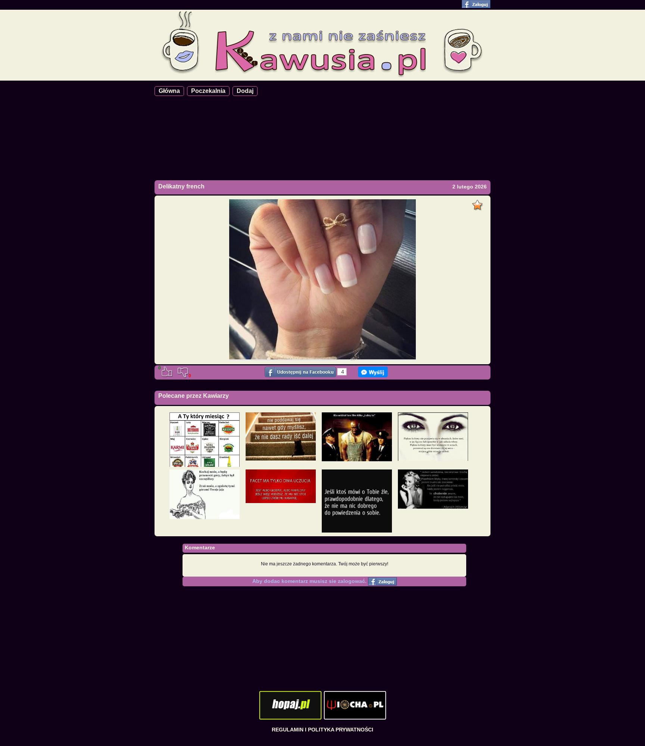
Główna (169, 91)
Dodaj (245, 91)
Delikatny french (181, 186)
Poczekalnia (208, 91)
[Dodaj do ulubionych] (478, 203)
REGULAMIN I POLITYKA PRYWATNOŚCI (322, 730)
